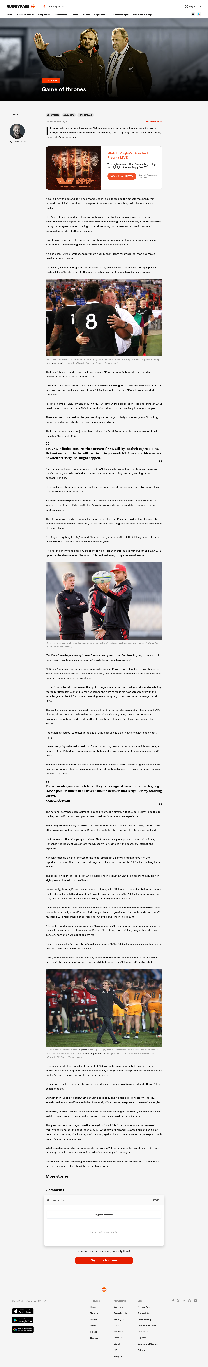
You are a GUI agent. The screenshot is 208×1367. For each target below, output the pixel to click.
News (9, 14)
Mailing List (119, 1319)
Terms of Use (144, 1313)
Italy (123, 417)
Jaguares (82, 1049)
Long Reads (44, 14)
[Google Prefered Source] (40, 1330)
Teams (75, 14)
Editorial (142, 1350)
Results (93, 1319)
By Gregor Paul (18, 141)
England (70, 198)
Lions (94, 1102)
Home (93, 1306)
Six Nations (53, 115)
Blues (115, 830)
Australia (94, 244)
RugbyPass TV (101, 14)
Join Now (118, 1306)
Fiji (147, 417)
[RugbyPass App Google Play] (40, 1320)
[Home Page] (21, 6)
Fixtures (94, 1313)
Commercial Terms (147, 1325)
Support (142, 1337)
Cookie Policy (144, 1319)
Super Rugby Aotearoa (95, 1053)
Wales (77, 843)
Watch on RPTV (121, 176)
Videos (93, 1331)
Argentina (57, 363)
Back (15, 114)
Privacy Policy (145, 1306)
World (117, 1343)
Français (118, 1356)
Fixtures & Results (25, 14)
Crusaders (68, 115)
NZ (115, 1350)
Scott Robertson (117, 431)
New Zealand (85, 115)
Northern (118, 1331)
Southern (118, 1337)
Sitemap (94, 1338)
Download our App (142, 14)
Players (86, 14)
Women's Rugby (121, 14)
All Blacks (94, 221)
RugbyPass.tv (120, 1313)
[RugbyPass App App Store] (40, 1311)
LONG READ (50, 80)
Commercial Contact (148, 1343)
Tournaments (60, 14)
